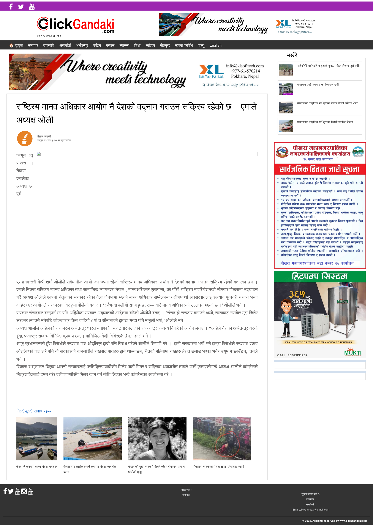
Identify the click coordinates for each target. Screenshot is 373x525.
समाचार (33, 45)
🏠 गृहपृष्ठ (16, 45)
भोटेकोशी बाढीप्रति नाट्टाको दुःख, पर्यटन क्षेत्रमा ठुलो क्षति (328, 65)
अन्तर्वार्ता (65, 45)
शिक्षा (137, 45)
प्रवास (110, 45)
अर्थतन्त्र (82, 45)
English (215, 45)
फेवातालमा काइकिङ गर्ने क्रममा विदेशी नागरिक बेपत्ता (325, 122)
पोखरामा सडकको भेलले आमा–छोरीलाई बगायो (218, 466)
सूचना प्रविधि (184, 45)
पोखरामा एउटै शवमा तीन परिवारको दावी (318, 84)
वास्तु (201, 45)
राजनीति (48, 45)
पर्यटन (97, 45)
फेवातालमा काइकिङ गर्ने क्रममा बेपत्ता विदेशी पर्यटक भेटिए (327, 103)
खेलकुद (165, 45)
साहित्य (150, 45)
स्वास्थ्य (124, 45)
